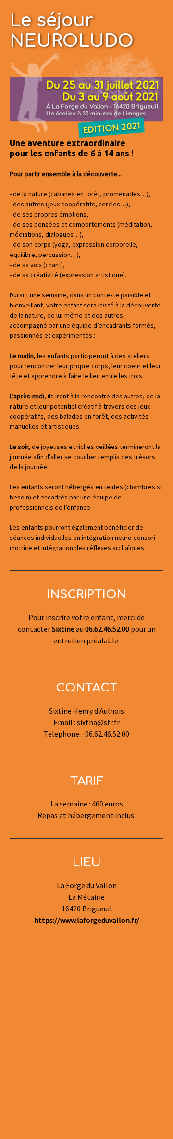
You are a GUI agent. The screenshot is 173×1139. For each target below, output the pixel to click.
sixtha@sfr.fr (98, 722)
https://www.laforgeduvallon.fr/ (86, 920)
